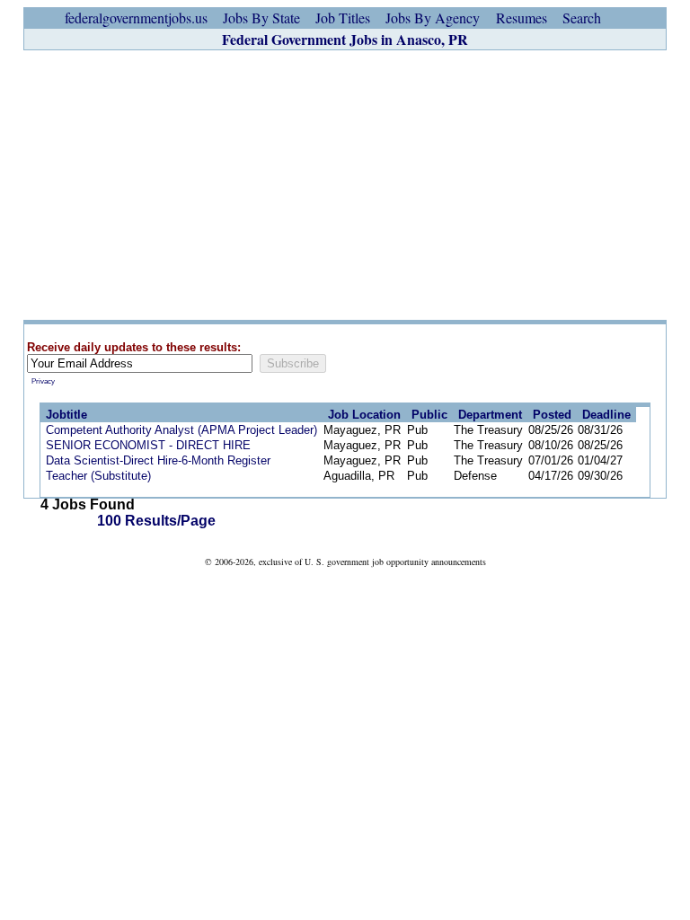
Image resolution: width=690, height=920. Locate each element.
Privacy (43, 381)
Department (490, 414)
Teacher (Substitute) (98, 475)
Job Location (364, 414)
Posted (552, 414)
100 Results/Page (156, 520)
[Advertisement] (345, 185)
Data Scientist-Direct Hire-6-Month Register (158, 460)
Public (429, 414)
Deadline (606, 414)
